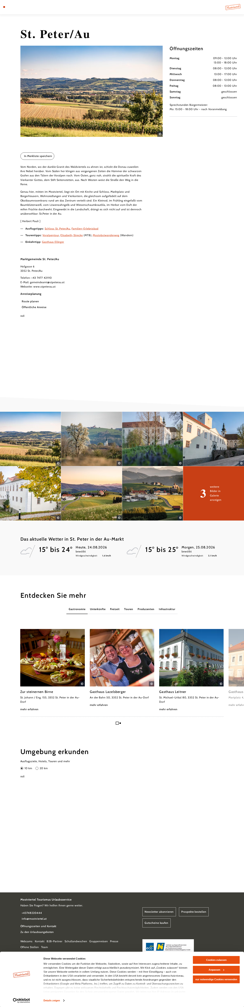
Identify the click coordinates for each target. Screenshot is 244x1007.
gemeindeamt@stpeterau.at (47, 282)
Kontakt (39, 941)
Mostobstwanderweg (106, 235)
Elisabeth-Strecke (71, 235)
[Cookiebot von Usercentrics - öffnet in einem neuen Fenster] (21, 1000)
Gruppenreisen (98, 941)
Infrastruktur (167, 609)
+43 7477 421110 (41, 277)
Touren (128, 609)
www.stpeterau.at (44, 286)
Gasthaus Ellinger (53, 241)
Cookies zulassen (216, 960)
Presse (114, 941)
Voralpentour (50, 235)
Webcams (26, 941)
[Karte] (12, 7)
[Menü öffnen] (4, 7)
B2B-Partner (54, 941)
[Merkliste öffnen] (16, 7)
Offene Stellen (29, 947)
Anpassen (214, 969)
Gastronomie (77, 609)
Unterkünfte (98, 609)
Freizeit (115, 609)
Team (44, 947)
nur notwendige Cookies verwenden (216, 979)
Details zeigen (51, 1000)
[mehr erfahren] (52, 670)
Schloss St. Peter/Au (57, 228)
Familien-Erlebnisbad (85, 228)
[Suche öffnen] (20, 7)
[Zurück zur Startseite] (233, 7)
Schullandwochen (76, 941)
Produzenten (146, 609)
